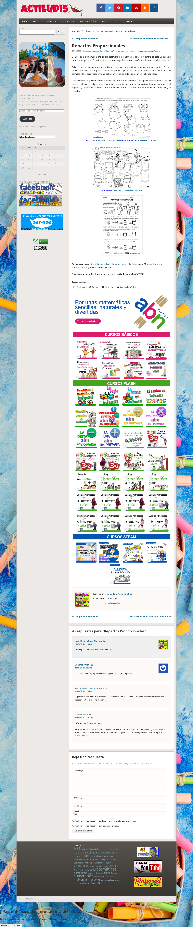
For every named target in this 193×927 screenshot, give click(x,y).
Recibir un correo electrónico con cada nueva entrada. (97, 826)
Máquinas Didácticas (88, 21)
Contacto (128, 21)
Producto (93, 879)
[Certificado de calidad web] (40, 244)
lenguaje (105, 866)
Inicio (24, 21)
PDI (108, 876)
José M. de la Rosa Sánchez (118, 594)
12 (61, 156)
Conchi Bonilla (82, 665)
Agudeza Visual (91, 849)
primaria (113, 877)
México (107, 873)
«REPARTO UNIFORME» (109, 140)
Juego (108, 862)
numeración (148, 51)
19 (61, 160)
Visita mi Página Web (111, 603)
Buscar (22, 28)
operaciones (98, 877)
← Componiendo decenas (85, 38)
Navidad (114, 873)
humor (88, 862)
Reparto (157, 51)
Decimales (95, 856)
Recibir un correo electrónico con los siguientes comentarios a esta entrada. (105, 821)
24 (49, 164)
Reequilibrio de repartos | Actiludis (89, 688)
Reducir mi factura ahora (11, 925)
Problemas (80, 879)
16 (42, 160)
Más (117, 21)
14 (29, 160)
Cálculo (84, 856)
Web (75, 814)
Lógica (112, 865)
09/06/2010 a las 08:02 (84, 691)
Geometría (78, 863)
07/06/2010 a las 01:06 (84, 718)
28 (29, 168)
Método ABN (51, 21)
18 (55, 160)
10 (49, 156)
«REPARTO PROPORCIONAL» (128, 190)
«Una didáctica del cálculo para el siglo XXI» (110, 264)
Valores (94, 883)
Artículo (84, 853)
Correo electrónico (78, 808)
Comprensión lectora (109, 853)
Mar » (45, 175)
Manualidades (83, 869)
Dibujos (103, 856)
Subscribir (27, 119)
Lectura (92, 866)
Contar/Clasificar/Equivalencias (101, 31)
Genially (113, 860)
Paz (104, 876)
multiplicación (80, 873)
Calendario (93, 852)
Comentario (78, 771)
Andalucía (105, 849)
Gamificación (104, 859)
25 (55, 164)
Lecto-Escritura (68, 21)
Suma (81, 883)
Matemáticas (105, 869)
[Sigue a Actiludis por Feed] (145, 8)
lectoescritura (81, 865)
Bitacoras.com (80, 715)
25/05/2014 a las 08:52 (84, 644)
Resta (76, 883)
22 (36, 164)
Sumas (87, 883)
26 (61, 164)
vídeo (99, 883)
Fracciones (94, 859)
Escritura (86, 860)
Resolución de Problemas (109, 880)
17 (49, 160)
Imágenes (106, 21)
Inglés (101, 863)
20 (23, 164)
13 (23, 160)
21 (29, 164)
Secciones (36, 21)
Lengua (98, 866)
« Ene (39, 175)
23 (42, 164)
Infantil (96, 863)
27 (23, 168)
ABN (78, 848)
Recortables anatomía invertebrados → (150, 38)
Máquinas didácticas (96, 873)
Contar (140, 51)
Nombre (78, 798)
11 (55, 156)
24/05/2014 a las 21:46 (84, 668)
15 (36, 160)
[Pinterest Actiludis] (148, 881)
